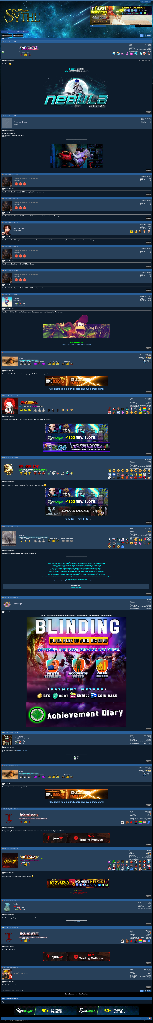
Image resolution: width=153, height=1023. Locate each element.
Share (148, 112)
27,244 (149, 530)
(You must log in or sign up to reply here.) (12, 990)
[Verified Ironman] (144, 544)
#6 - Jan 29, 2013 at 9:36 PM (10, 246)
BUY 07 (69, 519)
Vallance (17, 904)
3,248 (149, 226)
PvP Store (18, 737)
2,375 (149, 904)
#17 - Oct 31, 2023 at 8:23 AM (10, 848)
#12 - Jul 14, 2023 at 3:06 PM (10, 526)
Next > (149, 35)
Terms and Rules (148, 1020)
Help (140, 1018)
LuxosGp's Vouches (71, 994)
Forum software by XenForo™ (15, 1020)
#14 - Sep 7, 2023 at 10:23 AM (10, 732)
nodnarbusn (19, 228)
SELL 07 (83, 519)
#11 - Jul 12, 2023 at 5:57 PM (10, 457)
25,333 (149, 461)
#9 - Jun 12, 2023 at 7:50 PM (10, 352)
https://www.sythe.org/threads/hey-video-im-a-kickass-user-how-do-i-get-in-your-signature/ (76, 580)
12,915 (149, 971)
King (21, 358)
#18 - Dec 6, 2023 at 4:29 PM (10, 900)
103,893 (149, 852)
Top (147, 1018)
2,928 (149, 298)
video (21, 535)
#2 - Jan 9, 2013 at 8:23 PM (10, 115)
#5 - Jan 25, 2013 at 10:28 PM (10, 222)
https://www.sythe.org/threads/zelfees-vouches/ (76, 344)
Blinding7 (18, 604)
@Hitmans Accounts (22, 750)
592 (150, 178)
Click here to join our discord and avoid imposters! (76, 389)
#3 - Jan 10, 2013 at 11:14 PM (10, 174)
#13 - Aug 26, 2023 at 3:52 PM (10, 597)
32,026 (149, 736)
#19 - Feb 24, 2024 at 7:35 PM (10, 927)
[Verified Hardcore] (109, 410)
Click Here (148, 403)
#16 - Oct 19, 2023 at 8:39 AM (10, 809)
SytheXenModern (6, 1018)
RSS (150, 1018)
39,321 (149, 355)
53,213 (149, 601)
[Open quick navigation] (150, 31)
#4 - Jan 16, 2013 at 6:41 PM (10, 198)
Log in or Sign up (145, 1)
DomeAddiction (20, 122)
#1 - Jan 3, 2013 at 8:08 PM (10, 41)
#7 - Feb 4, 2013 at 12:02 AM (10, 270)
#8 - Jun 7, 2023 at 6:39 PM (10, 294)
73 (150, 119)
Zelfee (16, 298)
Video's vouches (80, 558)
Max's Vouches (83, 994)
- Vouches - (76, 921)
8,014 (149, 45)
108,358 (149, 812)
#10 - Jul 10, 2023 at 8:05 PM (10, 395)
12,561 (149, 399)
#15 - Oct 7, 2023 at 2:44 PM (10, 765)
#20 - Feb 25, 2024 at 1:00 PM (10, 967)
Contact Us (135, 1018)
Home (143, 1018)
